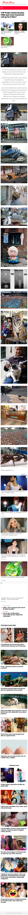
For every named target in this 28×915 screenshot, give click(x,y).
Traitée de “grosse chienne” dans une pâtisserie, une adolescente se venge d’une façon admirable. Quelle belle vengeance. (13, 876)
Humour (3, 782)
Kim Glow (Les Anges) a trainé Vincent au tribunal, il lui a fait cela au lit (13, 852)
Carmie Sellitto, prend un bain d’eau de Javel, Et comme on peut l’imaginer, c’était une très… (13, 830)
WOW (2, 686)
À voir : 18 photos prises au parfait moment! (12, 667)
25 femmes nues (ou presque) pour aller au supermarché (12, 735)
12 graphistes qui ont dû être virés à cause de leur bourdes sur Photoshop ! (13, 645)
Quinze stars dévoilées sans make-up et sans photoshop (14, 807)
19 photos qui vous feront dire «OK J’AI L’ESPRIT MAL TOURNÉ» (13, 757)
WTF (2, 642)
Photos (3, 804)
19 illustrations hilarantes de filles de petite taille (12, 785)
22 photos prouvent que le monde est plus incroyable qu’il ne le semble (13, 689)
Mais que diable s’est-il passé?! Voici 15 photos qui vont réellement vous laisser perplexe (14, 712)
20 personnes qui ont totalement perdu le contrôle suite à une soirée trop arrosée (13, 900)
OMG (2, 753)
